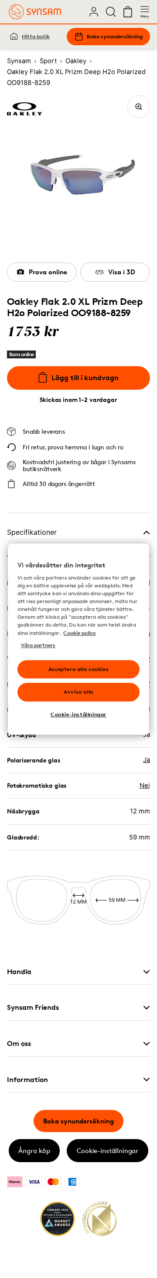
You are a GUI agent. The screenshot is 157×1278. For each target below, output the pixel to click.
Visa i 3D (121, 272)
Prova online (48, 272)
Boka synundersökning (115, 36)
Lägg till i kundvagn (85, 377)
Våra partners (38, 645)
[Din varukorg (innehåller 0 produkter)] (128, 11)
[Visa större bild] (138, 106)
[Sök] (111, 11)
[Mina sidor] (94, 12)
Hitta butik (36, 36)
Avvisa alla (78, 692)
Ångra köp (34, 1150)
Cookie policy (79, 633)
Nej (145, 785)
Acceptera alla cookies (78, 669)
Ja (146, 760)
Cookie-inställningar (107, 1150)
